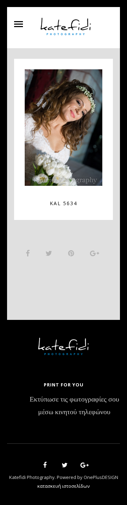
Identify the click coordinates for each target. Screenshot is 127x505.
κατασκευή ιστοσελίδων (63, 486)
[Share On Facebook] (29, 253)
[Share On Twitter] (50, 253)
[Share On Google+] (95, 253)
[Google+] (82, 466)
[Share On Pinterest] (72, 253)
